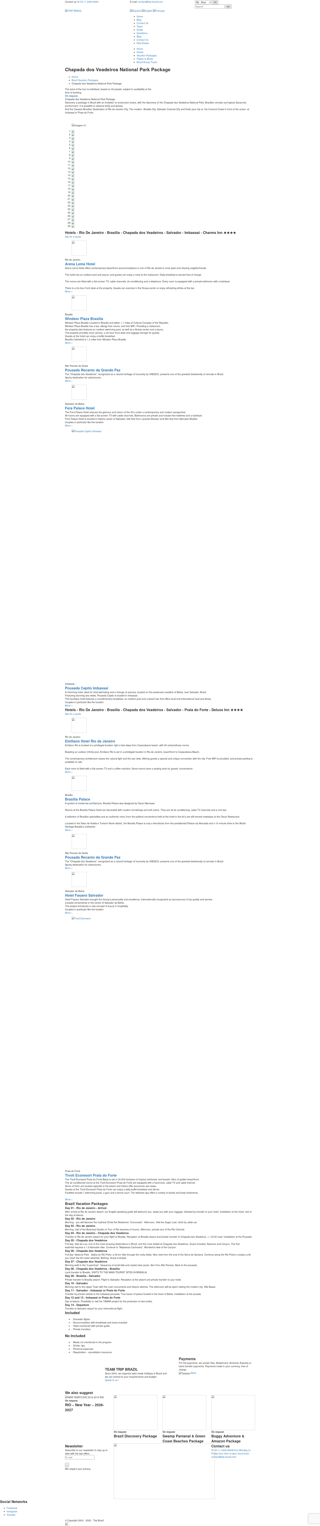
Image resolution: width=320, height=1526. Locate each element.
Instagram (12, 1511)
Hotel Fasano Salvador (84, 895)
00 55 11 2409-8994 (87, 1)
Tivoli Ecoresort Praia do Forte (91, 1175)
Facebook (12, 1508)
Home (75, 76)
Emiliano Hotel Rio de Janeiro (90, 740)
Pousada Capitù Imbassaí (86, 687)
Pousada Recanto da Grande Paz (92, 369)
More (193, 1373)
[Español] (135, 10)
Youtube (11, 1514)
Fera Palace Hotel (80, 407)
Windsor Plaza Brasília (84, 318)
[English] (147, 10)
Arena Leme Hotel (80, 263)
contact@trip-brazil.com (150, 1)
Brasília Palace (77, 799)
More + (68, 291)
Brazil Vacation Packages (85, 80)
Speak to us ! (112, 1380)
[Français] (159, 10)
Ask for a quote (73, 236)
